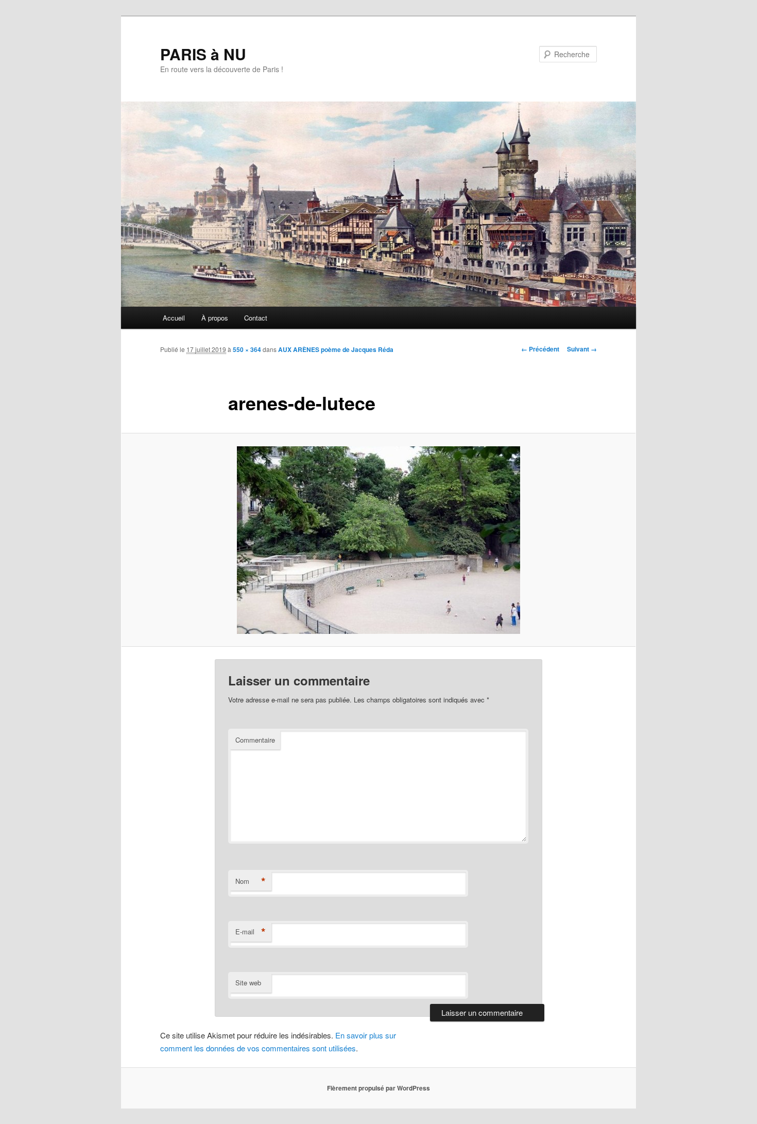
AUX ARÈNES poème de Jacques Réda (335, 349)
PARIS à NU (203, 54)
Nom (250, 881)
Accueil (174, 318)
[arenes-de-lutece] (378, 540)
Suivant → (582, 349)
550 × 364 (247, 349)
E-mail (250, 932)
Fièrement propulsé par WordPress (378, 1088)
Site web (248, 982)
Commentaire (255, 740)
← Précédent (540, 349)
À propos (214, 318)
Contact (255, 318)
